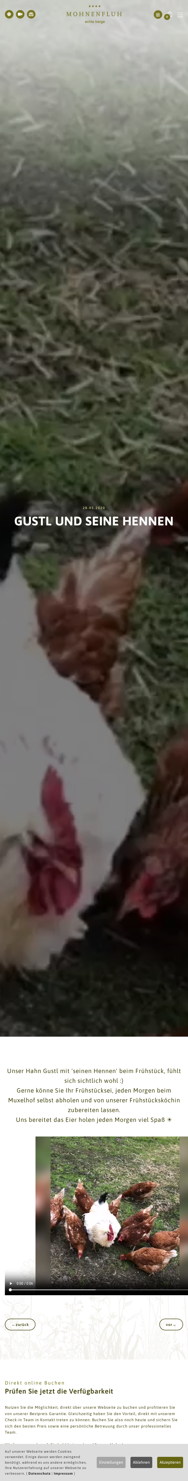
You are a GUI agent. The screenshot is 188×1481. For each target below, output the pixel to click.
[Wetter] (9, 14)
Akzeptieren (170, 1462)
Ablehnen (141, 1462)
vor (171, 1324)
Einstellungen (111, 1462)
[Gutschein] (31, 14)
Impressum (63, 1473)
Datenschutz (39, 1473)
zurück (20, 1324)
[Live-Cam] (20, 14)
